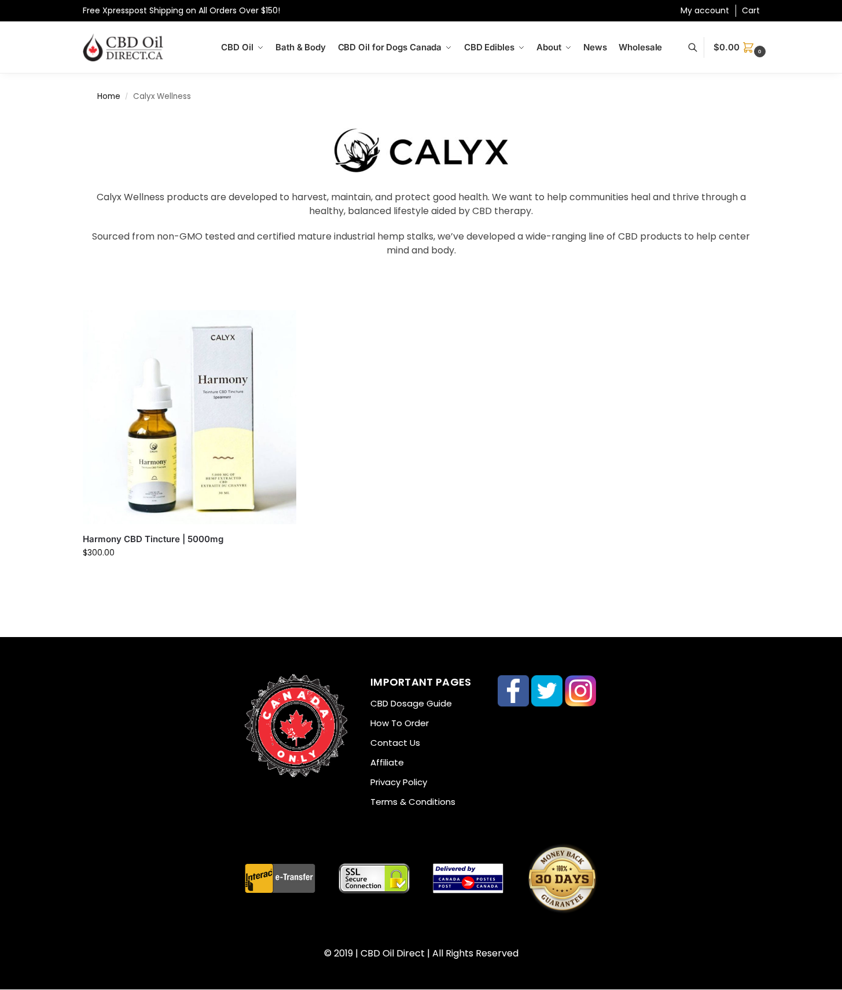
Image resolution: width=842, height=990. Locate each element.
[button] (741, 47)
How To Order (399, 723)
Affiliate (387, 762)
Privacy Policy (398, 782)
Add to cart (189, 577)
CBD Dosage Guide (411, 703)
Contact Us (395, 743)
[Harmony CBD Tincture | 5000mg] (190, 417)
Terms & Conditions (412, 802)
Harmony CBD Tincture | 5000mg (153, 538)
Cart (751, 10)
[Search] (699, 47)
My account (705, 10)
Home (108, 96)
